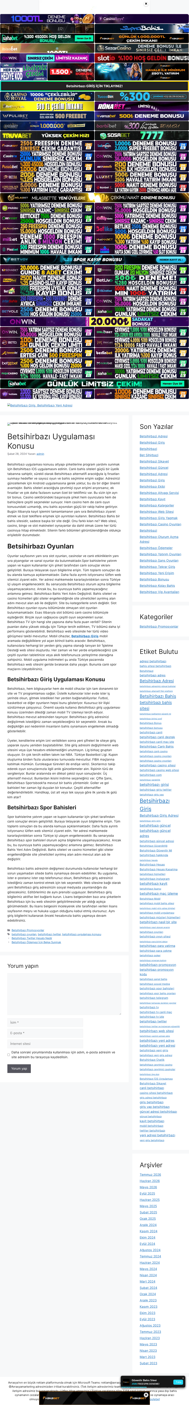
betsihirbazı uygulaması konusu (81, 934)
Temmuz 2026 (150, 1175)
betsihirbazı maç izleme (159, 893)
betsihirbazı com (151, 775)
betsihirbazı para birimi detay (154, 941)
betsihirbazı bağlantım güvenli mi (155, 714)
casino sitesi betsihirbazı (156, 1093)
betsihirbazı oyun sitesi (155, 936)
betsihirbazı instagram (155, 879)
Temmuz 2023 (150, 1332)
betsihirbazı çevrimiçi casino (156, 1064)
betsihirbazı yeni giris (154, 1050)
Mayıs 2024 (148, 1269)
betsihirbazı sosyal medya (155, 983)
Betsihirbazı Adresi (157, 680)
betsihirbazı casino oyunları (155, 756)
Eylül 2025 (147, 1193)
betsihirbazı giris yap (152, 794)
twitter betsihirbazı (152, 1130)
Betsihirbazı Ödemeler (156, 548)
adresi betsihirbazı (153, 661)
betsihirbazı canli (151, 732)
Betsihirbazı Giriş (155, 805)
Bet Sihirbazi (149, 455)
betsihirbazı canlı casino (154, 751)
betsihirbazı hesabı (149, 860)
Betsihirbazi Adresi (154, 436)
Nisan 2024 (148, 1275)
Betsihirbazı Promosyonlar (28, 930)
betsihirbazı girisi (154, 784)
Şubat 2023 (148, 1363)
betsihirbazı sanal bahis (153, 979)
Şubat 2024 (148, 1288)
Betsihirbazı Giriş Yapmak (159, 518)
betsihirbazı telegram (154, 998)
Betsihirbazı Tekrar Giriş (157, 567)
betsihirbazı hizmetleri (152, 874)
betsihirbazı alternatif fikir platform (156, 691)
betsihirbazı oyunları (24, 934)
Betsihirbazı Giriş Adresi (159, 815)
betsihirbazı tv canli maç (156, 1012)
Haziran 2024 (150, 1262)
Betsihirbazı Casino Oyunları (160, 524)
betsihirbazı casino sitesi (158, 765)
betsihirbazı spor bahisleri (157, 988)
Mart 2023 (147, 1357)
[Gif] (94, 197)
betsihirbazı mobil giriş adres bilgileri (157, 908)
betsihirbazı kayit (153, 883)
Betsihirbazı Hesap (152, 864)
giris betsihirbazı (152, 1102)
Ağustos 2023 (150, 1325)
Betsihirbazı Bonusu (154, 579)
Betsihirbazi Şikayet (154, 461)
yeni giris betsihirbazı (152, 1140)
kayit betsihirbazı (152, 1121)
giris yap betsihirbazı (155, 1107)
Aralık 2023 (148, 1300)
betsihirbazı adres (153, 675)
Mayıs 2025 (148, 1206)
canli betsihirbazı (152, 1088)
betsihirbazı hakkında (154, 855)
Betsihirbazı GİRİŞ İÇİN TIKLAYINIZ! (94, 86)
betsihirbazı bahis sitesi (156, 705)
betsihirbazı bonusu (151, 727)
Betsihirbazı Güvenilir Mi (156, 850)
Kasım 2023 (148, 1306)
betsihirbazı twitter (49, 934)
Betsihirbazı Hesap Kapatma (159, 869)
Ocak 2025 (148, 1219)
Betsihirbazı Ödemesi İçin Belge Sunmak (36, 942)
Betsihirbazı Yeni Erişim (157, 573)
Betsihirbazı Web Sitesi (157, 512)
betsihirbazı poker (150, 955)
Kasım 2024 (148, 1231)
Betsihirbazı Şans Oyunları (159, 560)
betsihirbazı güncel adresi (157, 841)
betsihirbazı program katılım (153, 960)
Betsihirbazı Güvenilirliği (153, 845)
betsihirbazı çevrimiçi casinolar (157, 1069)
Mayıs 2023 (148, 1344)
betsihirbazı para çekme (156, 950)
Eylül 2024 (147, 1244)
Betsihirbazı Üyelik (152, 1060)
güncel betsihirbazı (151, 1116)
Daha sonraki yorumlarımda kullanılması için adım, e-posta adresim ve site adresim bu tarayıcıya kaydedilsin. (63, 1054)
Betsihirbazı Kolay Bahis (157, 586)
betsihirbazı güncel (155, 825)
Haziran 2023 (150, 1338)
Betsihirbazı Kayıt (152, 499)
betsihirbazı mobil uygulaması (157, 912)
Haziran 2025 (150, 1200)
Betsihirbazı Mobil (150, 898)
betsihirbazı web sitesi (157, 1031)
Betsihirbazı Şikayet (153, 1083)
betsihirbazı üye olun (149, 1074)
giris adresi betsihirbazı (153, 1097)
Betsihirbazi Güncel (154, 468)
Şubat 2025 (148, 1212)
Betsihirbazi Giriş (152, 442)
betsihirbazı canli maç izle (157, 742)
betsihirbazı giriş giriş (150, 821)
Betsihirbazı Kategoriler (157, 505)
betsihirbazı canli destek (157, 737)
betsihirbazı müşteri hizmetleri (160, 917)
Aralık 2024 (148, 1225)
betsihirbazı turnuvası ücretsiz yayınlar (158, 1003)
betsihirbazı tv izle (152, 1016)
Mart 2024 (147, 1281)
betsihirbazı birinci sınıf (151, 718)
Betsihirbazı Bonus (150, 723)
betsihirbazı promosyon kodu (157, 972)
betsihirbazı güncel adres (155, 833)
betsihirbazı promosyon (158, 965)
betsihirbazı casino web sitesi (159, 770)
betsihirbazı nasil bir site (158, 922)
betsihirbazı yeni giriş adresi (156, 1055)
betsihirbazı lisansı (150, 888)
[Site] (47, 146)
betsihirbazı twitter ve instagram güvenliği (160, 1026)
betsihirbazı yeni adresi (157, 1045)
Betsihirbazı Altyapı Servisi (159, 493)
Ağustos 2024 (150, 1250)
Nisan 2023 (148, 1350)
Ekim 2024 (147, 1237)
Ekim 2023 (147, 1313)
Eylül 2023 (147, 1319)
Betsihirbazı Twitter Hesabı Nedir (32, 938)
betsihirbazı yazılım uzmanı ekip (155, 1036)
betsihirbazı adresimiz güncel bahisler (158, 686)
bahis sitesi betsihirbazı (155, 666)
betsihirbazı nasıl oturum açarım (155, 927)
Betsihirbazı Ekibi (152, 486)
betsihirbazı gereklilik (150, 780)
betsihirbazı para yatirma (157, 946)
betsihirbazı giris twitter (156, 789)
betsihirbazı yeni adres (157, 1040)
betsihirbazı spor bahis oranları (158, 993)
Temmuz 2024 (150, 1256)
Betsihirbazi (148, 449)
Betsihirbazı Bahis (158, 696)
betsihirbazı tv (149, 1007)
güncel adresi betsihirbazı (158, 1111)
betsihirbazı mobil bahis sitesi (157, 903)
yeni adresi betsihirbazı (157, 1135)
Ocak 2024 (148, 1294)
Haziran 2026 (150, 1181)
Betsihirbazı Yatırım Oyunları (160, 554)
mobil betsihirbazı (151, 1126)
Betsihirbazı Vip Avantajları (159, 592)
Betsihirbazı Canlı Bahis (157, 746)
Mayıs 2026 (148, 1187)
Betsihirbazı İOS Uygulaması (156, 1078)
